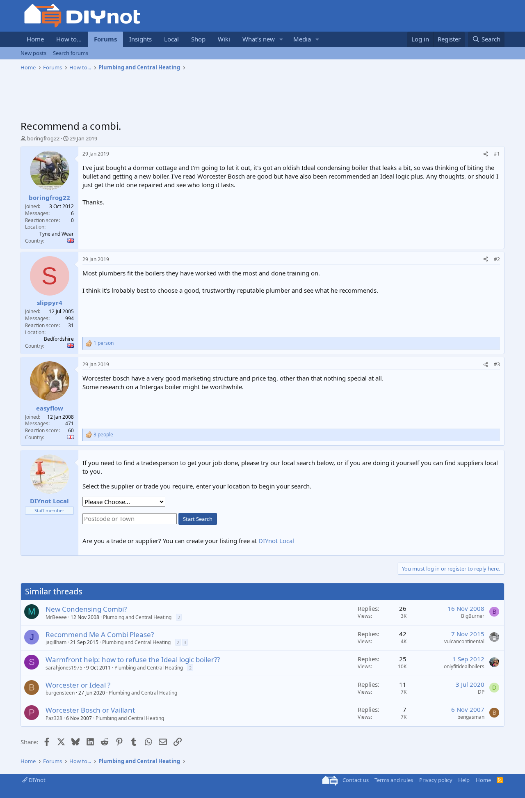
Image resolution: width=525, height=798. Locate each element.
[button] (281, 39)
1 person (104, 343)
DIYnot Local (276, 541)
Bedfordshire (59, 338)
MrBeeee (56, 617)
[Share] (485, 154)
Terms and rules (393, 780)
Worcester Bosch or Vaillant (90, 710)
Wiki (224, 39)
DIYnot (36, 780)
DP (481, 691)
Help (464, 780)
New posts (33, 53)
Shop (198, 39)
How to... (69, 39)
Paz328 (54, 718)
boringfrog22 (43, 138)
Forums (105, 39)
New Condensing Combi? (86, 609)
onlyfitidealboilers (464, 666)
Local (171, 39)
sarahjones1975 (64, 667)
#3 (497, 364)
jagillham (56, 642)
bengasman (470, 716)
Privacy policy (435, 780)
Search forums (70, 53)
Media (302, 39)
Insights (140, 39)
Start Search (197, 519)
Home (35, 39)
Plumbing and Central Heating (137, 617)
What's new (258, 39)
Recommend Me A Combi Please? (100, 634)
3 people (103, 434)
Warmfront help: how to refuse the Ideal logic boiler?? (133, 659)
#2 (497, 259)
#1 (497, 153)
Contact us (355, 780)
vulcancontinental (464, 641)
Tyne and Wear (56, 233)
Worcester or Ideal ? (78, 685)
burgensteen (60, 692)
